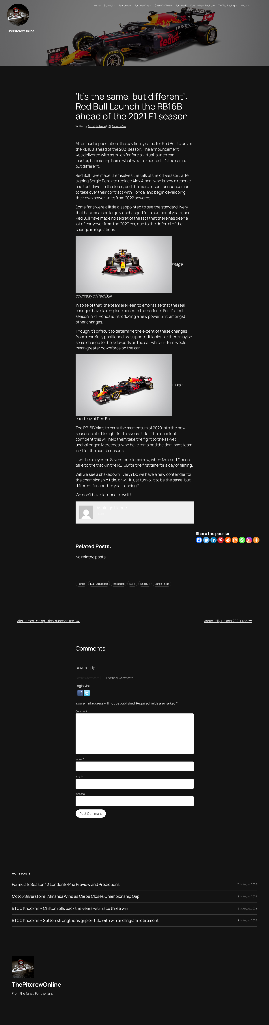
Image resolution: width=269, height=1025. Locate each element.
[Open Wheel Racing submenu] (214, 5)
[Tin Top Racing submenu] (236, 5)
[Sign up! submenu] (114, 5)
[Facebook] (199, 540)
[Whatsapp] (242, 540)
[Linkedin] (213, 540)
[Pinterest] (220, 540)
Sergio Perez (162, 583)
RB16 (132, 583)
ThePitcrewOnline (20, 31)
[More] (256, 540)
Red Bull (145, 583)
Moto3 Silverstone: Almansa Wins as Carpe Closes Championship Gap (75, 896)
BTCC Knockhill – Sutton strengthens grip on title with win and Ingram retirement (85, 920)
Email (79, 776)
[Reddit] (228, 540)
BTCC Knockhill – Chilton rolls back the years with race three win (70, 908)
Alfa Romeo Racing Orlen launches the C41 (48, 621)
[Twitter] (206, 540)
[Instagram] (249, 540)
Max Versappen (99, 583)
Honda (81, 583)
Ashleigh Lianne (97, 126)
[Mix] (235, 540)
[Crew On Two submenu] (171, 5)
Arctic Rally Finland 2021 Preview (228, 621)
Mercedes (118, 583)
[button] (80, 692)
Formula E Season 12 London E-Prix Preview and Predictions (66, 884)
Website (80, 794)
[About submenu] (248, 5)
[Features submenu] (130, 5)
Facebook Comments (119, 678)
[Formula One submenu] (150, 5)
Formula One (119, 126)
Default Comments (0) (90, 678)
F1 (110, 126)
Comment (82, 711)
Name (80, 759)
